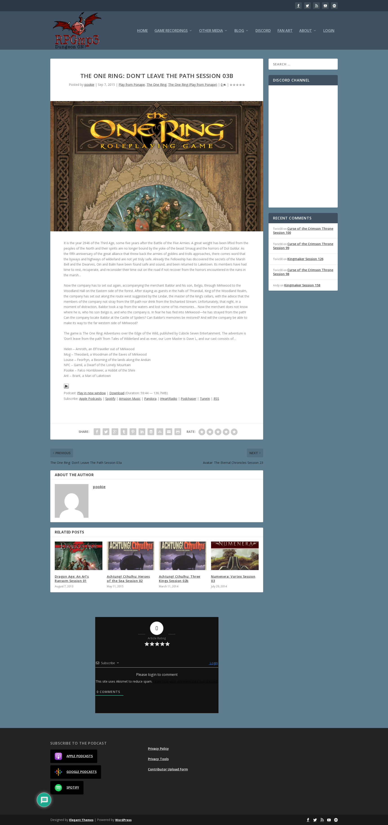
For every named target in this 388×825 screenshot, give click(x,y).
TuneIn (205, 398)
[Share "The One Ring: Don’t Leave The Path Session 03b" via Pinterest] (132, 431)
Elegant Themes (81, 820)
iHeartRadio (168, 398)
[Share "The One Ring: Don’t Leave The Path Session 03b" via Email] (168, 431)
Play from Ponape (132, 84)
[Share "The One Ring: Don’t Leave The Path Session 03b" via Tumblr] (123, 431)
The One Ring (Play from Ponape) (192, 84)
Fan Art (285, 31)
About (305, 31)
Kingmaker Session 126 (305, 259)
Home (142, 31)
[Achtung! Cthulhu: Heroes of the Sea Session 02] (130, 556)
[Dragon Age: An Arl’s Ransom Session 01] (78, 556)
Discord (263, 31)
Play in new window (91, 393)
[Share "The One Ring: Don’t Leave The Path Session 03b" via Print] (177, 431)
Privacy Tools (158, 759)
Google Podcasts (81, 772)
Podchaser (188, 398)
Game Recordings (171, 31)
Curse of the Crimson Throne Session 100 (303, 230)
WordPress (123, 820)
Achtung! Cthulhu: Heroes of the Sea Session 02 (128, 578)
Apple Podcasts (90, 398)
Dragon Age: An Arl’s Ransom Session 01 (72, 578)
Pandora (150, 398)
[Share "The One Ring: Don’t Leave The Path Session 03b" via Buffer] (150, 431)
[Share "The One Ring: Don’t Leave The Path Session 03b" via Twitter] (105, 431)
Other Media (211, 31)
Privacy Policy (158, 748)
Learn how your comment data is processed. (185, 681)
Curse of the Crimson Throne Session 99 (303, 246)
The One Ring (156, 84)
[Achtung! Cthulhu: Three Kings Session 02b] (183, 556)
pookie (89, 84)
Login (328, 31)
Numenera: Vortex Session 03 (233, 578)
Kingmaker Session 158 (302, 285)
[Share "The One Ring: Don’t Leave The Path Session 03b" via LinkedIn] (141, 431)
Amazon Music (130, 398)
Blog (239, 31)
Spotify (110, 398)
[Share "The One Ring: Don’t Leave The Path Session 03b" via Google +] (114, 431)
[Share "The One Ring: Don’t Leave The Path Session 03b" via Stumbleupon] (159, 431)
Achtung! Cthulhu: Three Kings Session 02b (179, 578)
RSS (216, 398)
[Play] (66, 387)
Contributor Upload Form (168, 769)
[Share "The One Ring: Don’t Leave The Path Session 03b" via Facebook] (97, 431)
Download (116, 393)
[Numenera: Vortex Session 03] (235, 556)
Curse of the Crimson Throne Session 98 (303, 272)
